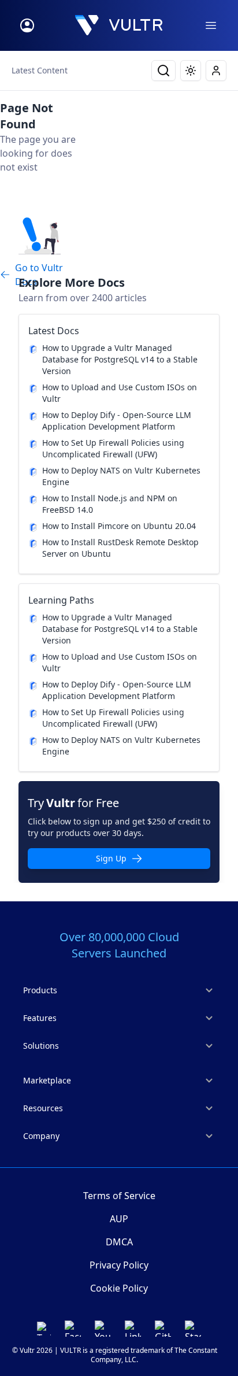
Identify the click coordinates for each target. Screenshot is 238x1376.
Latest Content (40, 70)
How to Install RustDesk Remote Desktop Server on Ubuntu (120, 548)
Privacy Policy (119, 1265)
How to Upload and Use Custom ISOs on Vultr (119, 393)
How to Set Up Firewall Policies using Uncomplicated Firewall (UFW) (113, 448)
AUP (119, 1218)
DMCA (119, 1242)
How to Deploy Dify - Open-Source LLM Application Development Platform (116, 420)
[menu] (211, 25)
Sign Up (111, 858)
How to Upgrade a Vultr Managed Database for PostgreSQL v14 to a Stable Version (120, 359)
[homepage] (119, 25)
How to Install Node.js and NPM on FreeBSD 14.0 (109, 504)
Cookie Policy (119, 1288)
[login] (27, 25)
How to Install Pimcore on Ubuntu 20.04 (119, 525)
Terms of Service (119, 1195)
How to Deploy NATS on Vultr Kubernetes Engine (121, 476)
